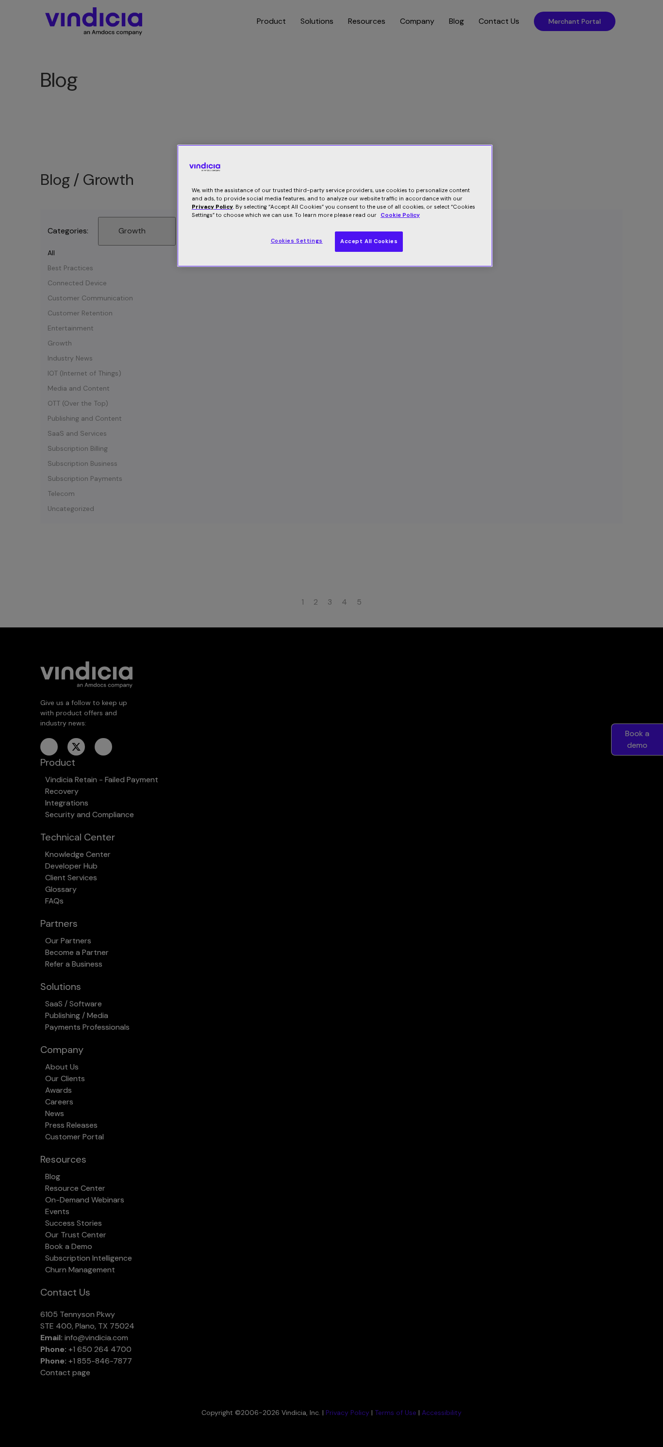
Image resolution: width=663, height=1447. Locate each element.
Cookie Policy (400, 215)
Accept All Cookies (369, 241)
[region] (335, 206)
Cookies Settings (297, 241)
